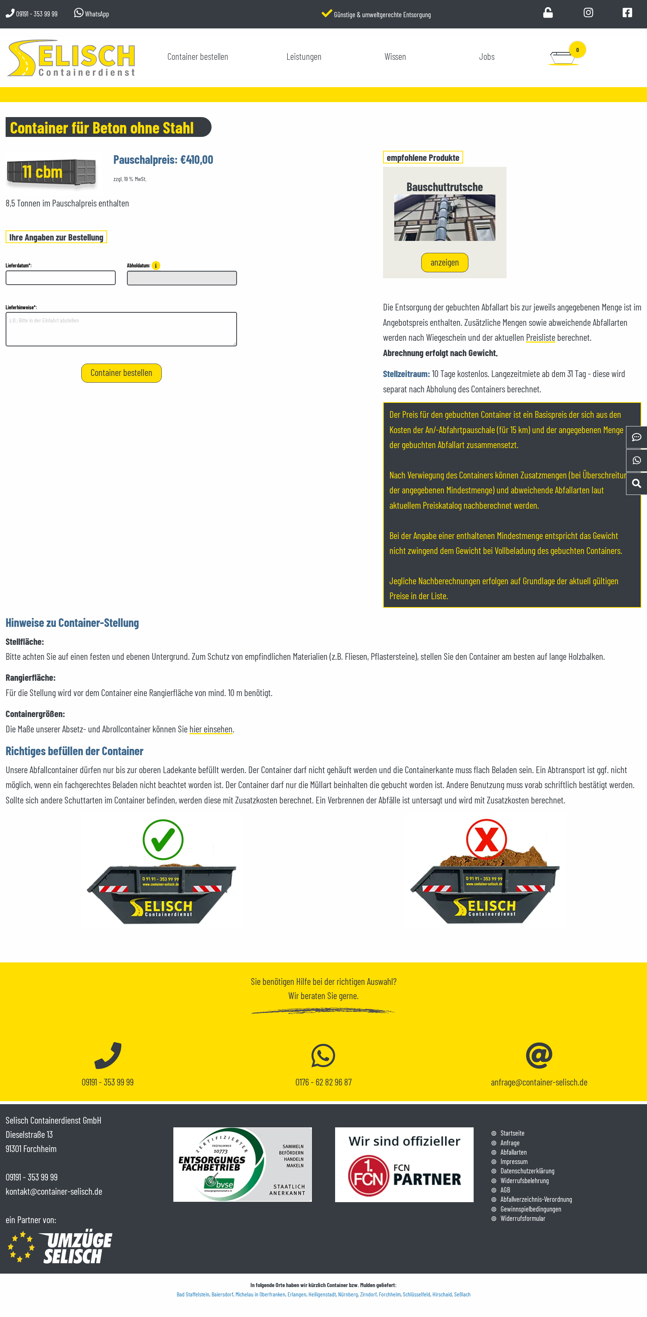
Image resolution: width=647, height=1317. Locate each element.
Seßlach (462, 1294)
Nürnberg (348, 1294)
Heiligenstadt (322, 1294)
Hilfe (303, 981)
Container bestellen (197, 56)
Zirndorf (368, 1294)
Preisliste (540, 337)
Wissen (395, 56)
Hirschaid (442, 1294)
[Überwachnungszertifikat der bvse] (242, 1163)
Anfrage (510, 1142)
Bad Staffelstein (193, 1294)
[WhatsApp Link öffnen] (636, 460)
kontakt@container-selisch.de (54, 1191)
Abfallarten (514, 1152)
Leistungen (304, 56)
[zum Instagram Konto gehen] (588, 13)
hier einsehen (211, 728)
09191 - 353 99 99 (36, 13)
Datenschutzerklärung (528, 1170)
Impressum (514, 1161)
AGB (505, 1189)
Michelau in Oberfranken (260, 1294)
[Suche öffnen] (636, 483)
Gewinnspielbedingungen (531, 1208)
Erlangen (297, 1294)
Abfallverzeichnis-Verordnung (536, 1199)
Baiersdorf (222, 1294)
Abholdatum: (139, 265)
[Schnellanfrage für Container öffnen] (636, 437)
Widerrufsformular (523, 1218)
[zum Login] (548, 13)
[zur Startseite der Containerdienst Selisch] (71, 56)
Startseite (513, 1132)
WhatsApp (96, 13)
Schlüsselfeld (416, 1294)
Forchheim (390, 1294)
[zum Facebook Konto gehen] (627, 13)
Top (635, 1289)
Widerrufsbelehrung (525, 1180)
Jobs (487, 56)
